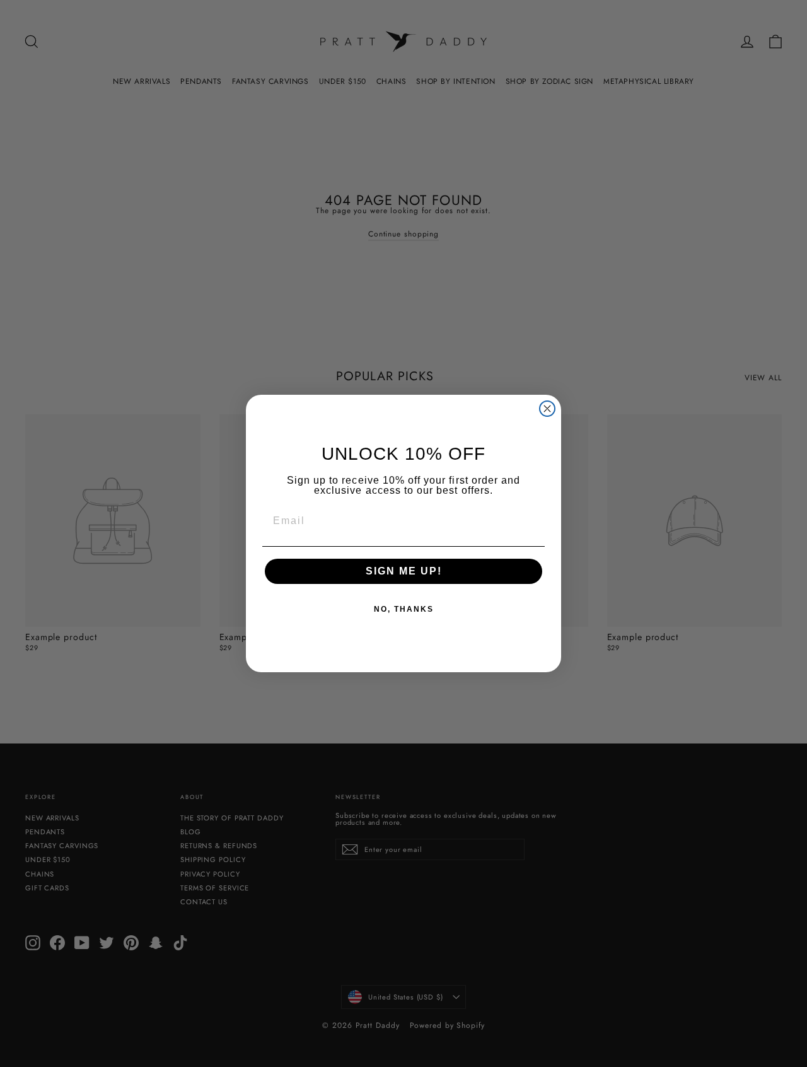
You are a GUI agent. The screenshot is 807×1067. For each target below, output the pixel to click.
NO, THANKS (404, 609)
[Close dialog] (547, 408)
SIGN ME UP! (404, 571)
